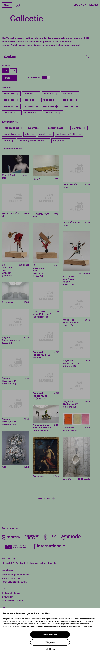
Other (27, 134)
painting (43, 134)
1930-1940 (29, 100)
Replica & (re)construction (31, 140)
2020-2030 (51, 112)
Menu (93, 4)
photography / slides (66, 134)
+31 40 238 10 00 (11, 578)
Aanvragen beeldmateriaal (47, 45)
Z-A (13, 70)
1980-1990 (48, 106)
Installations (10, 134)
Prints (7, 140)
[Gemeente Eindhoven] (11, 537)
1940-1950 (48, 100)
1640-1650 (9, 93)
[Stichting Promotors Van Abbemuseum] (45, 537)
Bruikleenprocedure (21, 45)
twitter (43, 563)
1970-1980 (28, 106)
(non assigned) (11, 128)
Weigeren (50, 642)
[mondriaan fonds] (54, 537)
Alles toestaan (50, 634)
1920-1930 (9, 100)
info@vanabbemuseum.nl (14, 582)
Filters (7, 78)
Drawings (77, 128)
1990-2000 (68, 106)
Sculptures (58, 140)
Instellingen (50, 649)
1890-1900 (29, 93)
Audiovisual (33, 128)
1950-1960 (68, 100)
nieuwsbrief (8, 563)
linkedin (52, 563)
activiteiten (7, 597)
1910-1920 (68, 93)
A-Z (5, 70)
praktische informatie (12, 600)
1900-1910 (48, 93)
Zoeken (80, 4)
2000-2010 (9, 112)
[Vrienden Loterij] (31, 537)
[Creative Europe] (16, 546)
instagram (32, 563)
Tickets (7, 5)
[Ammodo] (71, 537)
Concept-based (55, 128)
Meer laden (43, 498)
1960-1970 (9, 106)
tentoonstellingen (11, 593)
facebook (20, 563)
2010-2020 (30, 112)
